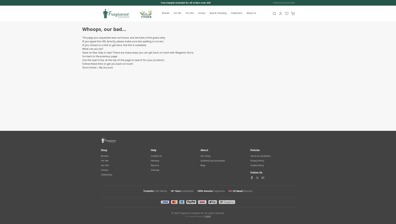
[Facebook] (251, 177)
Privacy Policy (257, 160)
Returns (155, 165)
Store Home (89, 67)
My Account (106, 67)
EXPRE (208, 216)
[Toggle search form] (274, 13)
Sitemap (155, 169)
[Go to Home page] (115, 13)
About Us (251, 13)
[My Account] (280, 13)
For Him (190, 13)
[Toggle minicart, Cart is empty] (293, 13)
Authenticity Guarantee (284, 3)
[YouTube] (262, 177)
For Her (177, 13)
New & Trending (218, 13)
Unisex (201, 13)
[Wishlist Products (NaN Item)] (287, 13)
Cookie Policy (257, 165)
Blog (203, 165)
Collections (236, 13)
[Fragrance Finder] (146, 13)
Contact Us (156, 155)
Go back (87, 56)
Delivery (155, 160)
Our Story (206, 155)
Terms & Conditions (260, 155)
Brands (165, 13)
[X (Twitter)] (257, 177)
